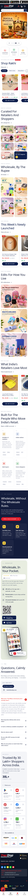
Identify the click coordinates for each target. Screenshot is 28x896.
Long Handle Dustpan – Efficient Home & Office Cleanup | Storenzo (8, 394)
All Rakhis (4, 70)
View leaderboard (6, 371)
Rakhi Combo (12, 70)
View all (3, 67)
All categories (5, 122)
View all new (5, 232)
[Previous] (9, 43)
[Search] (25, 10)
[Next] (19, 43)
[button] (2, 6)
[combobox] (14, 10)
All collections (5, 282)
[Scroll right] (27, 70)
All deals (3, 174)
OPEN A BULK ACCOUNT (10, 519)
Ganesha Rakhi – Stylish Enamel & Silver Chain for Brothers (8, 94)
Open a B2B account (7, 426)
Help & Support (5, 1)
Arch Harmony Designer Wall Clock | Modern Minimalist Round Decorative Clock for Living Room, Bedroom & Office (10, 255)
